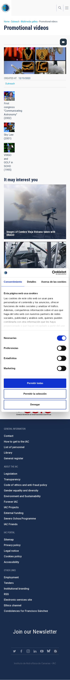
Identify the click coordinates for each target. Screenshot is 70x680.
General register (13, 458)
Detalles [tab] (31, 281)
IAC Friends (11, 524)
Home (6, 21)
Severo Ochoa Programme (20, 518)
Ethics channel (12, 605)
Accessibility (11, 562)
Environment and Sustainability (22, 496)
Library (8, 452)
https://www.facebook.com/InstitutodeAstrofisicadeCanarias (21, 651)
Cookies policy (13, 556)
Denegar (35, 404)
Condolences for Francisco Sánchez (26, 611)
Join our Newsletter (35, 631)
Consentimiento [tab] (13, 281)
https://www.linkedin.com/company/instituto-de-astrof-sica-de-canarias (35, 651)
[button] (9, 96)
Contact (8, 435)
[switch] (61, 348)
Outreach (15, 21)
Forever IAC (11, 501)
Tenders (9, 582)
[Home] (5, 8)
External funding (13, 513)
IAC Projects (11, 507)
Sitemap (9, 539)
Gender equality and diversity (21, 490)
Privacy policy (12, 545)
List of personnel (14, 447)
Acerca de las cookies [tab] (53, 281)
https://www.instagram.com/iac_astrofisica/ (28, 651)
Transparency (12, 479)
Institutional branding (16, 588)
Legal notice (11, 550)
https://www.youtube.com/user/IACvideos (41, 651)
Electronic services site (18, 599)
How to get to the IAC (16, 441)
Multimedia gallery (29, 21)
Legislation (10, 473)
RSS (6, 594)
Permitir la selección (35, 393)
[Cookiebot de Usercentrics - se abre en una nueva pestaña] (52, 273)
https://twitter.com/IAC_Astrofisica (14, 651)
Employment (11, 577)
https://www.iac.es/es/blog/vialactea (55, 651)
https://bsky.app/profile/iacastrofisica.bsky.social (48, 651)
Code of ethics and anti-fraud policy (25, 485)
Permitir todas (35, 383)
